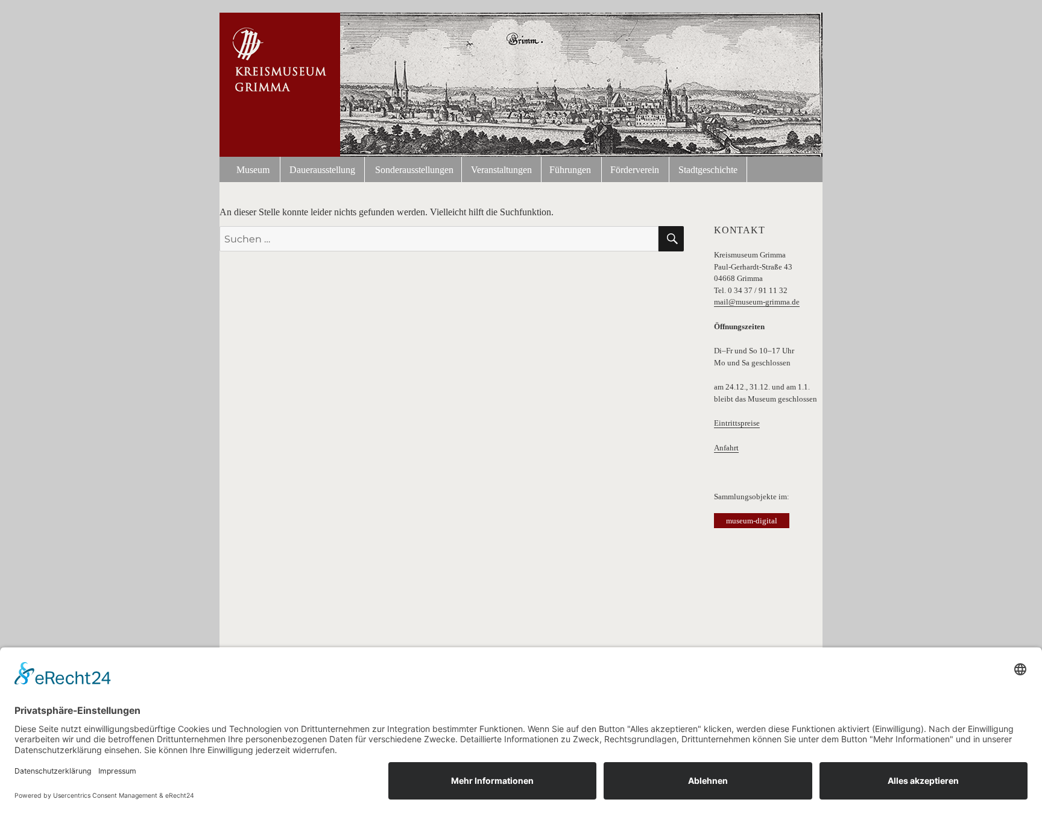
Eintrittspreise (737, 423)
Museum (253, 170)
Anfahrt (726, 447)
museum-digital (751, 520)
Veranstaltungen (501, 170)
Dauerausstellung (322, 170)
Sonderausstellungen (414, 170)
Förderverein (634, 170)
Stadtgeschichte (707, 170)
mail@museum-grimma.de (757, 301)
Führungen (570, 170)
